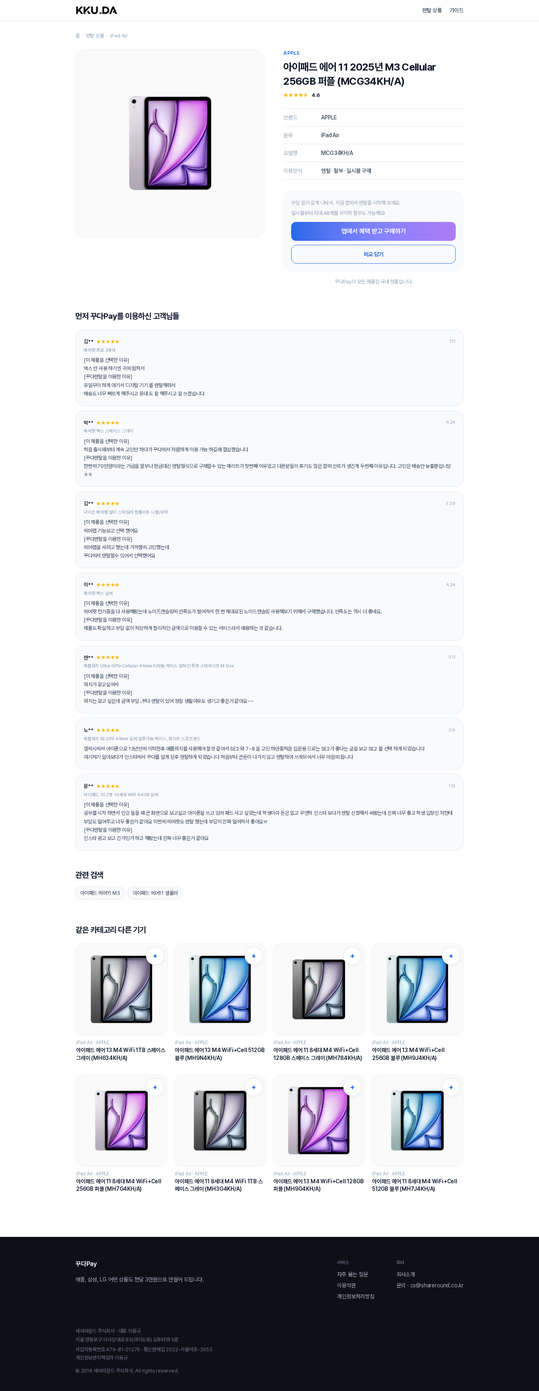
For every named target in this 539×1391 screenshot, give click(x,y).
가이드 (457, 10)
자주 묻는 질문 (352, 1274)
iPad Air (118, 36)
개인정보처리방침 (355, 1296)
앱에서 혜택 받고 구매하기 (373, 231)
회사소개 (406, 1274)
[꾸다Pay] (96, 10)
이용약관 (346, 1285)
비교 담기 (374, 254)
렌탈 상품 (432, 10)
